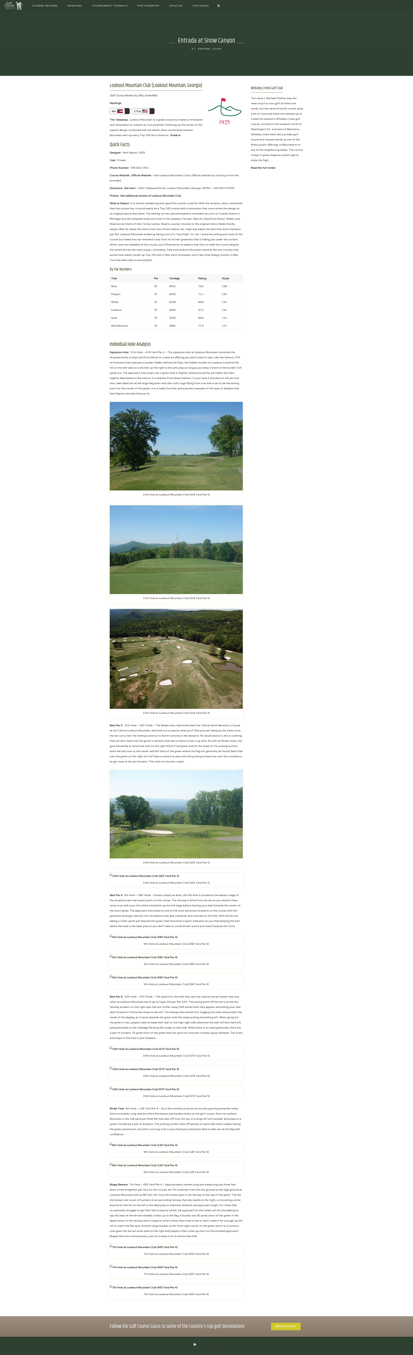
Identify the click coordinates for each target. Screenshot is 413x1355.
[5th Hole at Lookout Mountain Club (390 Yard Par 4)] (143, 937)
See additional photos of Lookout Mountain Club (150, 195)
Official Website (141, 175)
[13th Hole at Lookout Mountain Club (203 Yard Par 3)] (176, 813)
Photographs (148, 5)
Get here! (130, 188)
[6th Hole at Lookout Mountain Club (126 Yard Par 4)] (143, 1145)
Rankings (74, 5)
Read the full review (263, 167)
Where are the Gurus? (286, 1326)
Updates (176, 5)
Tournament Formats (110, 5)
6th (114, 111)
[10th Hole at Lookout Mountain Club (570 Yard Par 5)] (144, 1048)
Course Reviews (45, 5)
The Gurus (200, 5)
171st (138, 111)
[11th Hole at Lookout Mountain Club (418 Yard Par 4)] (176, 446)
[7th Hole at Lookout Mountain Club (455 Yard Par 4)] (143, 1247)
